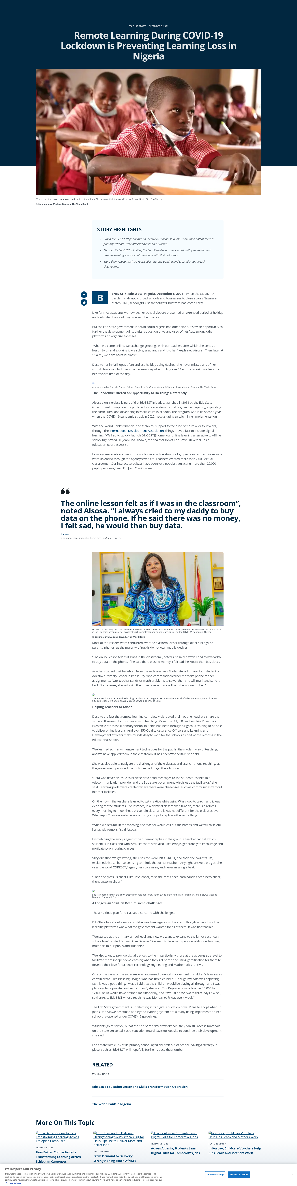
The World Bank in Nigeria (111, 1104)
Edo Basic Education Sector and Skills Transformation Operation (140, 1087)
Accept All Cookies (239, 1174)
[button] (84, 302)
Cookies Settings (215, 1174)
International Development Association (136, 431)
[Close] (292, 1174)
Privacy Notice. (13, 1182)
